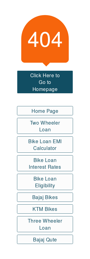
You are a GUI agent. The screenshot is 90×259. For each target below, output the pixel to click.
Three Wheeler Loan (45, 224)
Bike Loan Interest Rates (45, 163)
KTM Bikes (44, 208)
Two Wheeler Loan (45, 126)
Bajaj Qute (45, 239)
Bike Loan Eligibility (45, 182)
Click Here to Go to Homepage (45, 82)
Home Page (45, 110)
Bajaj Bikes (45, 197)
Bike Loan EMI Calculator (45, 144)
